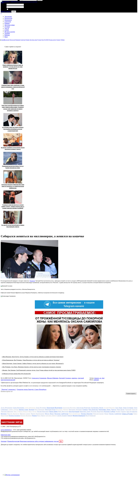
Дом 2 (15, 411)
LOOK (7, 30)
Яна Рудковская (90, 415)
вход (2, 2)
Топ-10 (7, 28)
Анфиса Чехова (13, 409)
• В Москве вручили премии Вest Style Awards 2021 (16, 373)
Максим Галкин (25, 413)
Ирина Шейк (53, 411)
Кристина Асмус (85, 411)
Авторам (3, 441)
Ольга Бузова (127, 414)
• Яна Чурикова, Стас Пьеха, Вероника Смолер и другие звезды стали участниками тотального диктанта (31, 367)
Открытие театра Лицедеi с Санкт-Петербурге (31, 389)
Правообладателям (13, 441)
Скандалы (8, 21)
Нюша (106, 413)
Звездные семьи (10, 25)
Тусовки (7, 26)
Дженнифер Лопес (104, 409)
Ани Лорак (118, 407)
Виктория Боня (50, 409)
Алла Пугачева (41, 408)
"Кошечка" (32, 281)
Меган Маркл (49, 413)
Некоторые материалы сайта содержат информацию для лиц (41, 441)
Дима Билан (120, 409)
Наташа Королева (86, 413)
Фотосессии (8, 18)
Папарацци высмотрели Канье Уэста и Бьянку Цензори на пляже (12, 167)
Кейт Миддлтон (63, 411)
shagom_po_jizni (99, 378)
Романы (7, 23)
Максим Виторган (13, 413)
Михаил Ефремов (52, 378)
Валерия (31, 409)
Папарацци (8, 20)
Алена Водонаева (18, 407)
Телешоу (7, 33)
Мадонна (4, 413)
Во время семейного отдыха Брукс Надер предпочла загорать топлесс (13, 148)
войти (13, 11)
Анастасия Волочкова (54, 408)
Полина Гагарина (14, 415)
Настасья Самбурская (61, 413)
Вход (6, 37)
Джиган (113, 409)
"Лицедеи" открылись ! (8, 389)
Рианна (34, 415)
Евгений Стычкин (65, 378)
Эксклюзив (8, 16)
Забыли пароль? (6, 11)
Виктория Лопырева (75, 409)
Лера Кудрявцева (131, 411)
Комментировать (131, 393)
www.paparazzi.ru (6, 429)
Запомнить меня (13, 9)
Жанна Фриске (23, 411)
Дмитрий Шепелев (7, 411)
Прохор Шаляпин (26, 415)
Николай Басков (98, 413)
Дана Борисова (93, 409)
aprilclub (96, 380)
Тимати (69, 415)
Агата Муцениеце (6, 407)
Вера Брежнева (39, 409)
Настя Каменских (74, 413)
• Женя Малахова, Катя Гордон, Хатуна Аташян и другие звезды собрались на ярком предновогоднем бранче (32, 356)
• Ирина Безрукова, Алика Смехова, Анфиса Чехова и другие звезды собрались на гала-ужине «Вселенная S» (33, 363)
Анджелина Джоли (97, 407)
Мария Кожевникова (37, 413)
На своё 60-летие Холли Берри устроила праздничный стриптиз (12, 225)
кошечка (74, 378)
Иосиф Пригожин (43, 411)
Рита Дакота (41, 415)
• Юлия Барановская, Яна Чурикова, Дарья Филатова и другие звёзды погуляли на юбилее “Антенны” (31, 360)
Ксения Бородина (97, 411)
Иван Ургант (32, 411)
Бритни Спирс (23, 409)
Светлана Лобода (50, 415)
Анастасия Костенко (69, 407)
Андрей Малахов (109, 407)
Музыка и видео (10, 32)
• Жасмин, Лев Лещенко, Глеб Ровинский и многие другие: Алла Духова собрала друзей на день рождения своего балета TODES (38, 370)
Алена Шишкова (30, 407)
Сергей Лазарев (62, 415)
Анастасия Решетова (83, 408)
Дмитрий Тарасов (131, 409)
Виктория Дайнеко (62, 409)
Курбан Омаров (121, 411)
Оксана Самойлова (115, 413)
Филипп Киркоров (79, 415)
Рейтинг (7, 35)
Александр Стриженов (39, 378)
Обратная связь (6, 435)
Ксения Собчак (109, 411)
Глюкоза (85, 409)
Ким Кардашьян (74, 411)
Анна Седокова (128, 408)
